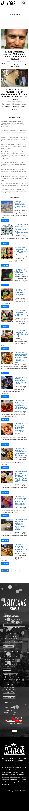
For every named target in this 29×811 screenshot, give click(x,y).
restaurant (9, 692)
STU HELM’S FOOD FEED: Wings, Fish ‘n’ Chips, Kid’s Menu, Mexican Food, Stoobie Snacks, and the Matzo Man (13, 191)
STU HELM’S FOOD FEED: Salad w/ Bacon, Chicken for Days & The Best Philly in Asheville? (21, 452)
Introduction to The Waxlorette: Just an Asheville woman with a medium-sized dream (14, 132)
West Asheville (10, 712)
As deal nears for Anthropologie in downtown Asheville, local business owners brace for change (14, 94)
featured (8, 651)
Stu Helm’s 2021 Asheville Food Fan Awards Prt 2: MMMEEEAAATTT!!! (21, 313)
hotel (7, 669)
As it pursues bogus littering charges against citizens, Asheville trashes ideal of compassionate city (21, 229)
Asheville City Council (12, 624)
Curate (15, 643)
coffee (17, 638)
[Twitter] (14, 608)
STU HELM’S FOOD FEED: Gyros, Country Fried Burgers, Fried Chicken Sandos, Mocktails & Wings (21, 405)
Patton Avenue (10, 687)
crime (7, 643)
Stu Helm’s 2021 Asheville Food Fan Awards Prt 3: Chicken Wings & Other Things (21, 292)
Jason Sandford (10, 61)
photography (9, 689)
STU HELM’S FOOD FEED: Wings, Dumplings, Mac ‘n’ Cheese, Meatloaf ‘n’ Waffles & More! (21, 380)
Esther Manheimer (11, 649)
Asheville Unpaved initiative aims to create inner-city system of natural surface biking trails (14, 178)
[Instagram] (17, 608)
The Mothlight (10, 702)
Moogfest (8, 677)
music (20, 679)
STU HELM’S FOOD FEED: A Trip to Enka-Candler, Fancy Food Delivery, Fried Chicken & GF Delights (21, 428)
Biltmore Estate (10, 633)
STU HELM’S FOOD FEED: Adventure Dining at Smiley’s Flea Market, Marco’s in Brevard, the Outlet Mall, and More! (21, 477)
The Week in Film (10, 707)
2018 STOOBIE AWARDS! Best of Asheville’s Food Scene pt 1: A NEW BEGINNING (13, 125)
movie (17, 677)
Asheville (15, 619)
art (6, 619)
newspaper (8, 684)
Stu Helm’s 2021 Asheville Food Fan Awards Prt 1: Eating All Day (21, 333)
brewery (8, 638)
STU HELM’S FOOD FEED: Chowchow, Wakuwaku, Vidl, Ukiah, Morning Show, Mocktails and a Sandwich (21, 501)
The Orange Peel (10, 705)
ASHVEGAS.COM (6, 765)
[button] (18, 2)
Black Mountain (10, 636)
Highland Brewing (11, 666)
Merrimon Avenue (10, 674)
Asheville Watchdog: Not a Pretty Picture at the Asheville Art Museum (20, 204)
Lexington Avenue (11, 672)
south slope (9, 697)
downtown (9, 646)
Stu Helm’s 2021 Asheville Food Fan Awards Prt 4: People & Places (21, 271)
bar (6, 631)
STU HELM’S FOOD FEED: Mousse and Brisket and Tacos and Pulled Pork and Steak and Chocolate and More (21, 357)
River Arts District (11, 694)
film (18, 651)
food (7, 654)
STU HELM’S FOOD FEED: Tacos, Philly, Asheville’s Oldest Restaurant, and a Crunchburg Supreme (14, 139)
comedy (7, 641)
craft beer (18, 641)
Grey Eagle (9, 659)
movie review (9, 679)
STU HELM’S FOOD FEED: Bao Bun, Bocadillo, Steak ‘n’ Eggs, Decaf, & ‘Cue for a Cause (21, 548)
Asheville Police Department (13, 628)
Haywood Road (10, 664)
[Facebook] (11, 608)
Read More (5, 220)
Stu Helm (3, 137)
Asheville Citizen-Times (12, 622)
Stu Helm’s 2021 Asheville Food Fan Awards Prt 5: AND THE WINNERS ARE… (21, 251)
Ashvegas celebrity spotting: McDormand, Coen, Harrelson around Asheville (14, 55)
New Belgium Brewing (12, 682)
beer (13, 631)
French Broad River (11, 656)
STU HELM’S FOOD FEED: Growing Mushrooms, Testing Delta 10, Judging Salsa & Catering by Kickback (21, 524)
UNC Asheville (9, 710)
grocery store (10, 661)
